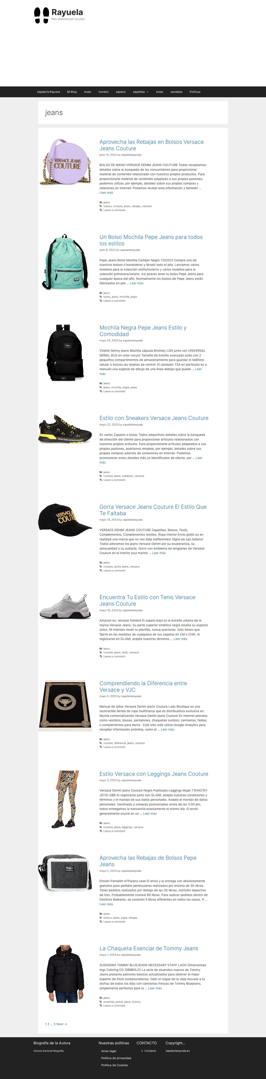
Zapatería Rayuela (48, 91)
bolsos (108, 206)
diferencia (120, 742)
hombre (104, 91)
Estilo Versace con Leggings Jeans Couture (154, 774)
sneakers (127, 475)
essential (109, 1001)
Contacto (150, 1050)
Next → (61, 1024)
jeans (107, 202)
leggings (127, 827)
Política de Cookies (114, 1065)
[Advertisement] (133, 57)
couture (118, 206)
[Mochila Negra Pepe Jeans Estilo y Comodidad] (65, 381)
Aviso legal (108, 1051)
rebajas (136, 206)
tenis (125, 652)
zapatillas (139, 91)
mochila (124, 296)
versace (147, 206)
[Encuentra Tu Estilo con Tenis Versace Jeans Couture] (65, 618)
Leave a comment (114, 210)
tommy (136, 1001)
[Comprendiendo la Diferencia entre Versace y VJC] (65, 730)
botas (159, 91)
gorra (117, 566)
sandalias (176, 91)
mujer (87, 91)
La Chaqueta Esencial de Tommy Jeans (149, 948)
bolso (107, 296)
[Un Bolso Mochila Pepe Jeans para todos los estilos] (65, 290)
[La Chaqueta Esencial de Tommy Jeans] (65, 1002)
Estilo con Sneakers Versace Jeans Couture (154, 418)
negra (125, 387)
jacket (119, 1001)
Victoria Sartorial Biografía (48, 1050)
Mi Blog (72, 91)
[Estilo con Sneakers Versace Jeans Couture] (65, 443)
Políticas (195, 91)
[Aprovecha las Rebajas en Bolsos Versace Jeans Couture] (65, 185)
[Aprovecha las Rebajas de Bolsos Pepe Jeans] (65, 891)
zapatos (121, 91)
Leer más (106, 192)
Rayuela (67, 12)
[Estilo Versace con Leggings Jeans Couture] (65, 827)
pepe (134, 296)
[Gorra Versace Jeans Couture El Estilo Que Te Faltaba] (65, 535)
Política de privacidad (116, 1058)
